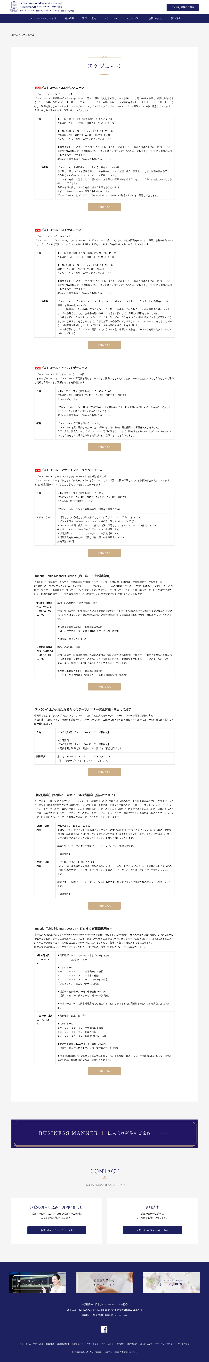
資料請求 (120, 1344)
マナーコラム (92, 1344)
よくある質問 (146, 1344)
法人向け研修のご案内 (182, 7)
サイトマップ (184, 1344)
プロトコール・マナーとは (31, 1344)
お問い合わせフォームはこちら (57, 1230)
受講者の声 (132, 1344)
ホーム (14, 34)
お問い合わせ (107, 1344)
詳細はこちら (104, 206)
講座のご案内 (63, 1344)
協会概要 (50, 1344)
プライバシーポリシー (165, 1344)
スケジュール (78, 1344)
